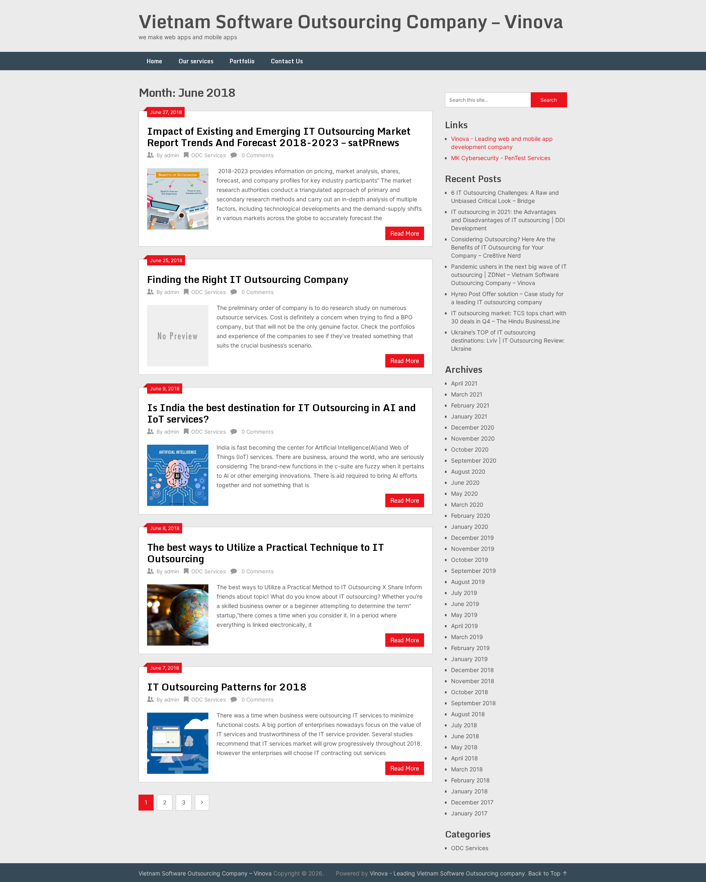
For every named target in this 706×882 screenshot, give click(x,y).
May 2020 (464, 493)
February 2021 (470, 405)
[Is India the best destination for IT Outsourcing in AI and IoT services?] (177, 474)
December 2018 (472, 669)
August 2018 (468, 713)
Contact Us (287, 61)
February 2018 (470, 780)
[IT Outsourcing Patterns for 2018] (177, 742)
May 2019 (464, 614)
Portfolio (242, 61)
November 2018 (472, 680)
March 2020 (467, 504)
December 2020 (472, 427)
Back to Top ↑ (547, 873)
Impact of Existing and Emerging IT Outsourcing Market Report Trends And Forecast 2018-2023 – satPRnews (279, 136)
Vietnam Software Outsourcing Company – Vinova (351, 21)
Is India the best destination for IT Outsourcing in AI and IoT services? (281, 413)
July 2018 (464, 725)
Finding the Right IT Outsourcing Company (248, 279)
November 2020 (473, 438)
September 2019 (473, 570)
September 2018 (473, 702)
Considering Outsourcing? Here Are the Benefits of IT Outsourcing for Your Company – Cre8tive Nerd (503, 247)
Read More (404, 233)
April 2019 (464, 625)
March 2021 (467, 394)
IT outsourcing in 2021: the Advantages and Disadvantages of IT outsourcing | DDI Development (508, 220)
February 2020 (470, 515)
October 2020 (470, 449)
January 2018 (469, 791)
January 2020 (469, 526)
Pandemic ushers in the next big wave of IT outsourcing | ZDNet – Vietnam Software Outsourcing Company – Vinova (509, 274)
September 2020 (473, 460)
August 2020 (468, 471)
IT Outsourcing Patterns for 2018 (227, 687)
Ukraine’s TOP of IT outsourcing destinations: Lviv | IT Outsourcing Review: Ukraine (508, 340)
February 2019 (470, 647)
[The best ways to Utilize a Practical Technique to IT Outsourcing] (177, 614)
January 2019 (469, 658)
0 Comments (257, 155)
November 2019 (472, 548)
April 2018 (464, 758)
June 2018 (465, 736)
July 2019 (464, 592)
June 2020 (465, 482)
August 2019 (468, 581)
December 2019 (472, 537)
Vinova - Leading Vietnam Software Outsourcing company (447, 873)
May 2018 (464, 747)
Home (154, 61)
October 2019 (469, 559)
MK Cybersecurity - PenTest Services (500, 157)
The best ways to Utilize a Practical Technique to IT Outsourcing (265, 552)
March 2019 (467, 636)
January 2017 (469, 813)
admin (171, 155)
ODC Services (208, 155)
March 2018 (467, 769)
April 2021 (464, 383)
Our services (196, 61)
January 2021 (469, 416)
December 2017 (472, 802)
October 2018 (469, 691)
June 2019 (465, 603)
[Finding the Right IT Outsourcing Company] (177, 334)
